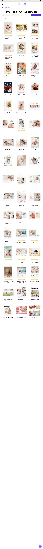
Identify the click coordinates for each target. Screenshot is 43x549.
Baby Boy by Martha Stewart (21, 222)
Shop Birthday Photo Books (26, 0)
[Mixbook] (21, 4)
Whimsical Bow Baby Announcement (35, 56)
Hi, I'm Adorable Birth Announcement (8, 223)
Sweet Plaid (21, 55)
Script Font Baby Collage (34, 299)
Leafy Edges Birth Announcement (8, 58)
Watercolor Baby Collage (21, 317)
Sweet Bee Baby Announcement (35, 131)
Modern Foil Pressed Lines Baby (8, 282)
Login (33, 4)
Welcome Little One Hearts (35, 281)
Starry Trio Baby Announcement (35, 38)
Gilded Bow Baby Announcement (21, 38)
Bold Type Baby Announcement (8, 150)
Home (3, 7)
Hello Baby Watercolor (8, 261)
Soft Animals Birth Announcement (21, 95)
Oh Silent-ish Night (8, 94)
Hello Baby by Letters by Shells (21, 262)
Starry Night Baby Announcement (8, 38)
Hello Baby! (21, 75)
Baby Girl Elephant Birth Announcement (34, 204)
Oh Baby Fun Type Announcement (21, 150)
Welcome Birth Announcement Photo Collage (34, 113)
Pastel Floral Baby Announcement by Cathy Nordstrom (34, 76)
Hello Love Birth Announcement (21, 204)
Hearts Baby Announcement (21, 133)
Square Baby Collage (35, 317)
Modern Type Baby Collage (8, 317)
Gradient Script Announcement (8, 186)
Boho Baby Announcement (21, 186)
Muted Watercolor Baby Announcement (8, 300)
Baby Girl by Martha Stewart (34, 222)
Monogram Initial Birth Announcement (8, 204)
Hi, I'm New (35, 242)
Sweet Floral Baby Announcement (34, 262)
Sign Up (37, 4)
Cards (6, 7)
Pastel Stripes (8, 75)
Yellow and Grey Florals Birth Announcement (8, 113)
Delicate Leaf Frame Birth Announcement (34, 150)
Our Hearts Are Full (34, 186)
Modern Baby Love (21, 299)
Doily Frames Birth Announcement (8, 131)
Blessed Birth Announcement (21, 242)
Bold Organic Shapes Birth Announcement (8, 168)
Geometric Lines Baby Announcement (21, 282)
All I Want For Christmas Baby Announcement (8, 241)
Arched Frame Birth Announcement (21, 168)
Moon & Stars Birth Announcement (34, 168)
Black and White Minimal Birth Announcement (21, 113)
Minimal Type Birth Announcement (34, 95)
